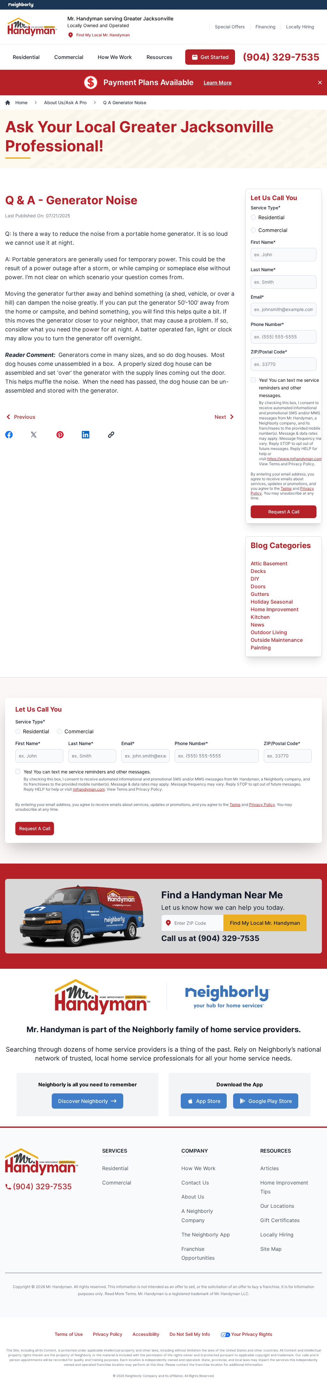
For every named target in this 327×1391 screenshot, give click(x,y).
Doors (258, 586)
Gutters (260, 594)
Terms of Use (69, 1334)
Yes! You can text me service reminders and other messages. (289, 387)
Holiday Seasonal (272, 601)
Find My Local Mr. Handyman (103, 35)
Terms (286, 488)
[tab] (68, 57)
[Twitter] (36, 434)
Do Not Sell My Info (190, 1334)
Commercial (272, 230)
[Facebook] (10, 434)
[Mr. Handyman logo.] (103, 996)
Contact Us (195, 1182)
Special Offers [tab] (230, 26)
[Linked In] (87, 434)
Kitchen (260, 617)
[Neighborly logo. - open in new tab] (21, 5)
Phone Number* (267, 324)
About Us (192, 1196)
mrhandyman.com (89, 789)
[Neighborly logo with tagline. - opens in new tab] (227, 997)
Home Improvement (275, 609)
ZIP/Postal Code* (269, 351)
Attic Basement (269, 563)
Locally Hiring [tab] (300, 26)
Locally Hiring (276, 1234)
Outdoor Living (269, 632)
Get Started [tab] (215, 57)
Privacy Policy (262, 804)
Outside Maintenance (277, 640)
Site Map (271, 1249)
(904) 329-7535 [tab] (281, 57)
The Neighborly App (205, 1234)
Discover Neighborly (83, 1101)
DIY (255, 579)
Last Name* (263, 269)
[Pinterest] (61, 434)
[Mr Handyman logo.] (32, 27)
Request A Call (283, 511)
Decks (258, 571)
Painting (261, 647)
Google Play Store (270, 1101)
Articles (269, 1168)
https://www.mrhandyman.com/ (295, 458)
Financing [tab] (265, 26)
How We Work (198, 1168)
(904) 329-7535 (228, 938)
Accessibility (146, 1334)
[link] (112, 434)
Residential (271, 217)
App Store (208, 1101)
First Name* (263, 242)
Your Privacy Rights (251, 1334)
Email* (257, 297)
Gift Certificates (280, 1220)
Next (220, 417)
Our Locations (277, 1206)
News (257, 624)
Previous (24, 417)
